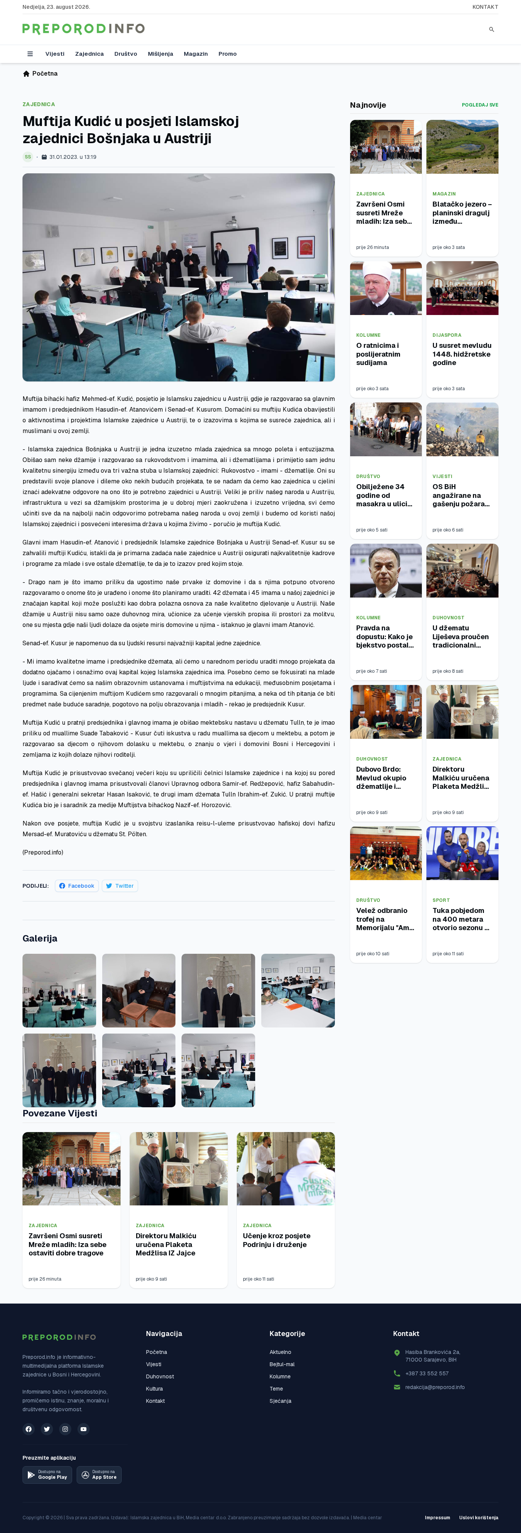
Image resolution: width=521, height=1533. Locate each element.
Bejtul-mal (282, 1364)
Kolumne (368, 335)
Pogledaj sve (480, 105)
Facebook (81, 885)
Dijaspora (447, 335)
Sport (441, 900)
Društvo (125, 53)
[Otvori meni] (30, 53)
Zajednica (89, 53)
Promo (228, 53)
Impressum (437, 1518)
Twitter (124, 885)
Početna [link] (45, 73)
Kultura (154, 1388)
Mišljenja (160, 53)
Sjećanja (280, 1400)
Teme (276, 1388)
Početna (156, 1352)
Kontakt (485, 6)
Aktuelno (280, 1352)
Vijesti (54, 53)
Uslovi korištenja (478, 1518)
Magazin (196, 53)
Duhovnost (449, 618)
